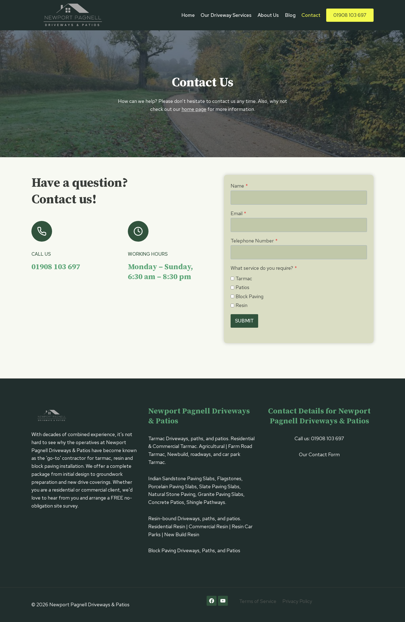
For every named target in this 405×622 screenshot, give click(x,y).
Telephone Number (254, 240)
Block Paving (249, 296)
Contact (310, 15)
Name (239, 186)
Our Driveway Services (226, 15)
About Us (268, 15)
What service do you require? (264, 268)
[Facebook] (212, 601)
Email (238, 213)
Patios (242, 287)
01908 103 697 (349, 15)
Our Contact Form (319, 454)
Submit (244, 320)
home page (194, 109)
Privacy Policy (297, 601)
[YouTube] (223, 601)
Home (188, 15)
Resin (241, 305)
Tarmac (244, 278)
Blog (290, 15)
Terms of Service (257, 601)
